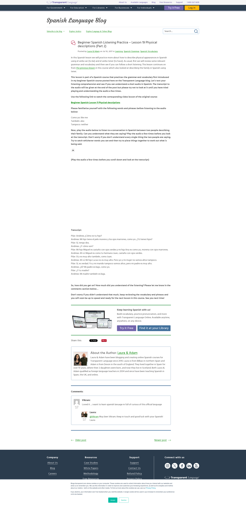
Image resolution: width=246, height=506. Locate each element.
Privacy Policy (151, 488)
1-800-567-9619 (193, 2)
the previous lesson (85, 68)
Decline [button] (123, 500)
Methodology (91, 473)
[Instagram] (167, 466)
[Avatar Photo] (77, 401)
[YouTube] (196, 466)
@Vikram (94, 417)
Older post (80, 440)
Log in (191, 8)
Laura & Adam (93, 51)
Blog (52, 468)
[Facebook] (182, 466)
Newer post (160, 440)
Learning (119, 51)
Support (134, 463)
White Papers (91, 468)
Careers (52, 473)
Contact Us (134, 468)
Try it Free (174, 8)
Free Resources (91, 479)
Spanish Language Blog (76, 20)
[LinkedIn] (189, 466)
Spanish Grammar (131, 51)
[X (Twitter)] (175, 466)
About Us (52, 463)
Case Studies (91, 463)
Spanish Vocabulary (149, 51)
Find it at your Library (154, 328)
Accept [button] (112, 500)
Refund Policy (134, 473)
